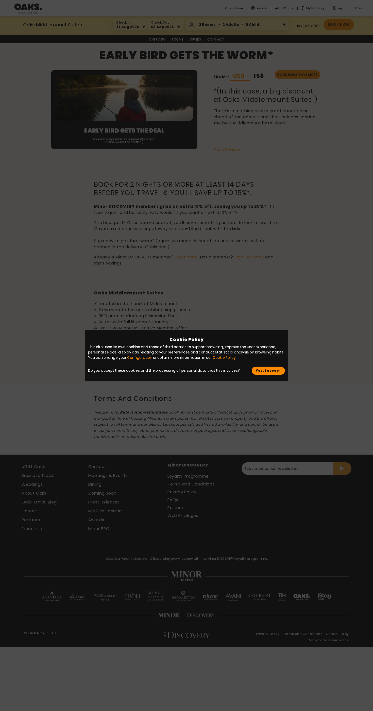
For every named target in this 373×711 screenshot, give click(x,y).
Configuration (139, 357)
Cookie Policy (224, 357)
